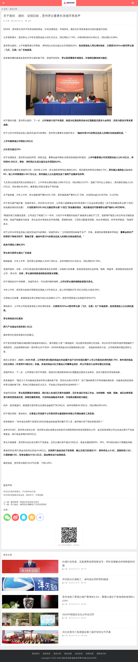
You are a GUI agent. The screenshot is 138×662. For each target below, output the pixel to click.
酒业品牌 (68, 653)
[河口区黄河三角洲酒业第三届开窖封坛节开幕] (30, 643)
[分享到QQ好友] (23, 517)
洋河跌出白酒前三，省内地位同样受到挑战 (85, 579)
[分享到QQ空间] (31, 517)
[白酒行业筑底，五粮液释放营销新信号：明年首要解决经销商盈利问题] (30, 573)
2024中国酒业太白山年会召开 (78, 614)
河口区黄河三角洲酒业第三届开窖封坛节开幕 (86, 632)
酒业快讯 (35, 653)
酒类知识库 (101, 653)
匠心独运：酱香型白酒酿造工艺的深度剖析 (28, 504)
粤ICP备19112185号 (87, 658)
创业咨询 (79, 653)
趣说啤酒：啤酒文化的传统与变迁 (25, 502)
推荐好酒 (89, 653)
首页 (5, 9)
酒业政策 (46, 653)
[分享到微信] (7, 517)
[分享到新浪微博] (15, 517)
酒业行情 (13, 9)
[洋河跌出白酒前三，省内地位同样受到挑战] (30, 590)
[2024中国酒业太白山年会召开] (30, 625)
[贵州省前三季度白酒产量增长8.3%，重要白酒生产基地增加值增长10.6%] (30, 608)
